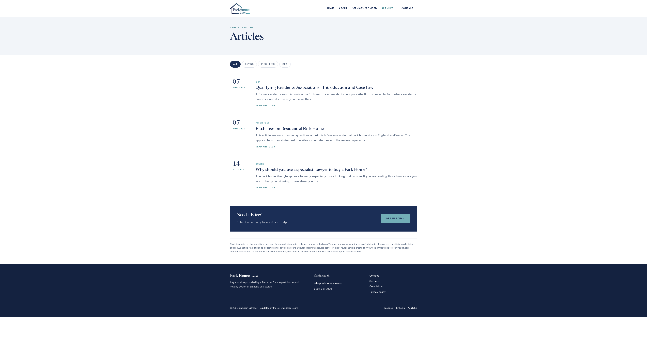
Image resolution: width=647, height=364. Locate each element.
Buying (249, 64)
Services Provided (364, 8)
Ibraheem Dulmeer (248, 308)
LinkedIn (400, 308)
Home (330, 8)
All (235, 64)
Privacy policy (377, 292)
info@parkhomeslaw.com (328, 283)
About (343, 8)
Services (374, 281)
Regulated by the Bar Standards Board (278, 308)
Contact (408, 8)
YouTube (412, 308)
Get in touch (395, 218)
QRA (284, 64)
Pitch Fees (268, 64)
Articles (387, 8)
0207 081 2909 (323, 288)
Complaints (376, 286)
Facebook (388, 308)
